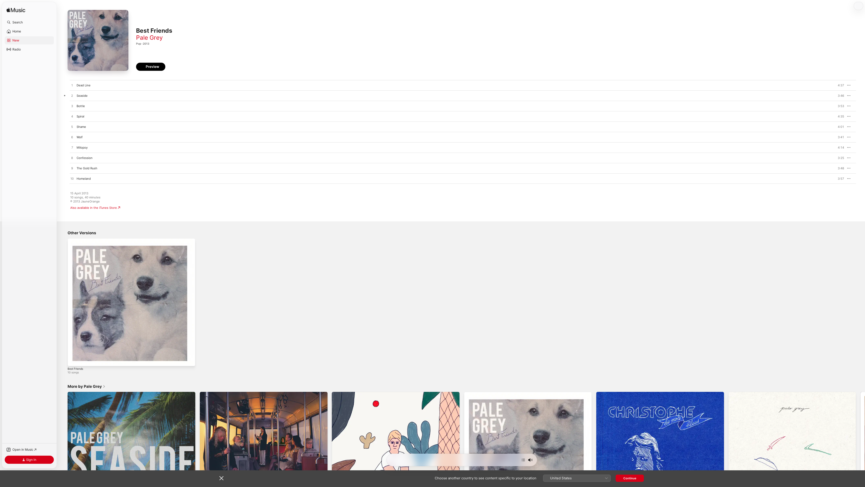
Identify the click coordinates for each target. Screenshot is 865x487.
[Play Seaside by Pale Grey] (72, 96)
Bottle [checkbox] (81, 106)
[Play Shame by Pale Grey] (72, 127)
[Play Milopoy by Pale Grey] (72, 148)
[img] (16, 10)
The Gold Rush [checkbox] (87, 168)
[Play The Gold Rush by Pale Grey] (72, 168)
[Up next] (523, 460)
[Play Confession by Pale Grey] (72, 158)
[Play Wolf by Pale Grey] (72, 137)
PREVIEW (839, 85)
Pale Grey (149, 37)
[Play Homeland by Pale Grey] (72, 179)
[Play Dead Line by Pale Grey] (72, 85)
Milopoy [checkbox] (82, 147)
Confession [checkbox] (85, 158)
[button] (29, 22)
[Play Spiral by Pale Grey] (72, 117)
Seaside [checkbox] (82, 95)
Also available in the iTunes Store (93, 207)
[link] (86, 386)
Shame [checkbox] (81, 127)
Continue (629, 478)
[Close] (221, 478)
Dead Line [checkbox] (84, 85)
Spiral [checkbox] (80, 116)
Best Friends (76, 240)
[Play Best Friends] (73, 360)
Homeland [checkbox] (84, 178)
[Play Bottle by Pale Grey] (72, 106)
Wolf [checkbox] (80, 137)
